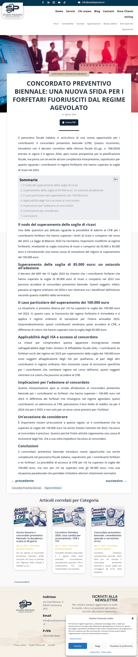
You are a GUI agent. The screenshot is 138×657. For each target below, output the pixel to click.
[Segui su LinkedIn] (48, 2)
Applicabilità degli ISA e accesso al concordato (51, 200)
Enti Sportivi (126, 24)
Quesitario (127, 29)
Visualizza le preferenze (121, 646)
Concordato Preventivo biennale (26, 488)
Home (59, 11)
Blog (97, 11)
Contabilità (68, 24)
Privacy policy (106, 652)
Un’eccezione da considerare (40, 211)
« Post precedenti (22, 582)
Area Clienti (125, 11)
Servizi (70, 11)
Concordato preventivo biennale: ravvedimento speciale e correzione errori (107, 537)
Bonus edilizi (110, 24)
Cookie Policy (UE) (37, 645)
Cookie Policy (95, 652)
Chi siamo (84, 11)
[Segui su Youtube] (59, 2)
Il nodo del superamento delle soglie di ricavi (50, 185)
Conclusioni (30, 216)
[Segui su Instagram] (54, 2)
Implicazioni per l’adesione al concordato (48, 205)
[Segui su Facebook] (43, 2)
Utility (129, 17)
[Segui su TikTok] (64, 2)
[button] (132, 618)
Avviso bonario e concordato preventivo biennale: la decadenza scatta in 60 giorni (29, 537)
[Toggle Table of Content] (114, 179)
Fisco (56, 24)
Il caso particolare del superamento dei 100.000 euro (55, 195)
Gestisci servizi (75, 638)
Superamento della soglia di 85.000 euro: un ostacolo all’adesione (63, 190)
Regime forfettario (53, 488)
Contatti (108, 11)
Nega (97, 646)
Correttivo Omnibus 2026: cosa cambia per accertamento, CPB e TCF (68, 537)
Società (80, 24)
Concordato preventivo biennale (69, 73)
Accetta (77, 646)
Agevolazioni (94, 24)
